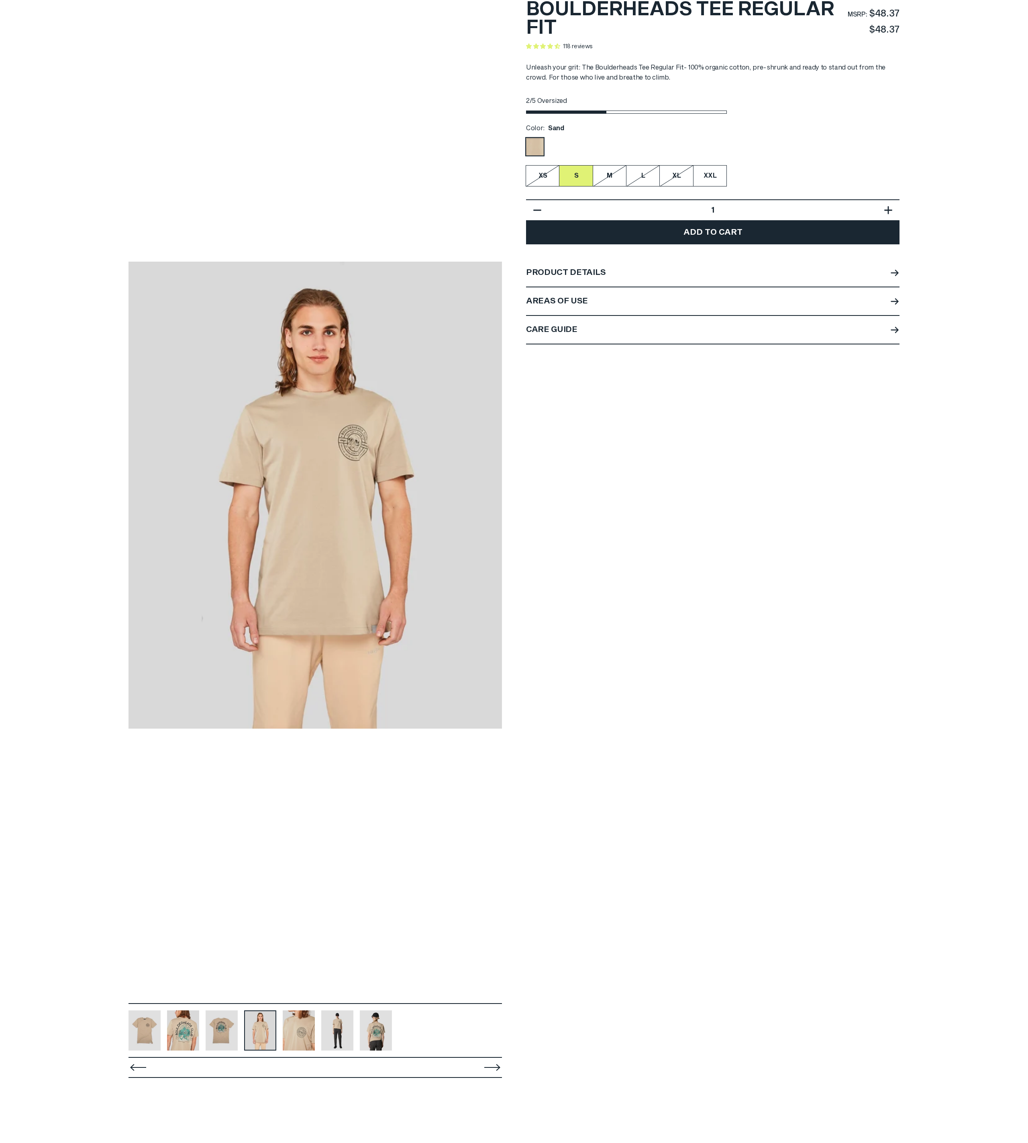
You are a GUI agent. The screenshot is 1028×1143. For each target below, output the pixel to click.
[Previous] (139, 495)
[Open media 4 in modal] (315, 495)
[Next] (490, 495)
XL (676, 175)
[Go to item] (144, 1030)
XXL (710, 175)
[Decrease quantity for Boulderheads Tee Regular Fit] (535, 210)
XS (542, 175)
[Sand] (535, 147)
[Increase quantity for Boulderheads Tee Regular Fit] (890, 210)
